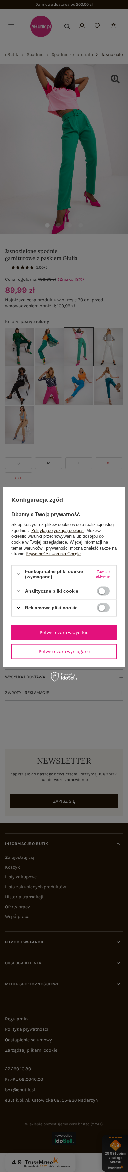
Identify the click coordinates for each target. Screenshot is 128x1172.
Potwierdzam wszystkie (64, 632)
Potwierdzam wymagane (64, 651)
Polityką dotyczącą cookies (57, 530)
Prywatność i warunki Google (53, 554)
